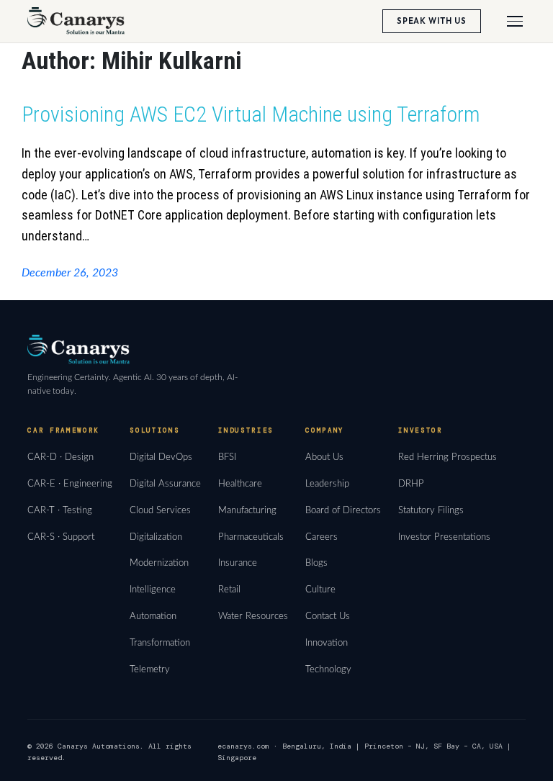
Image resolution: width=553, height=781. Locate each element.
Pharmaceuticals (251, 537)
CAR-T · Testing (59, 510)
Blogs (316, 563)
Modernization (159, 563)
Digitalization (156, 537)
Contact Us (327, 616)
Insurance (237, 563)
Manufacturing (247, 510)
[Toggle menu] (515, 21)
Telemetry (150, 669)
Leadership (327, 483)
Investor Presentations (444, 537)
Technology (328, 669)
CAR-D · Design (60, 457)
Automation (153, 616)
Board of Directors (343, 510)
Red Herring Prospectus (447, 457)
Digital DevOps (161, 457)
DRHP (411, 483)
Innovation (326, 642)
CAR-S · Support (60, 537)
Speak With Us (432, 21)
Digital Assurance (165, 483)
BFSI (227, 457)
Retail (229, 589)
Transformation (160, 642)
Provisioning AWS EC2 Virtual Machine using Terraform (251, 114)
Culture (320, 589)
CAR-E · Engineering (69, 483)
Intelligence (153, 589)
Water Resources (253, 616)
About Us (324, 457)
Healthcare (240, 483)
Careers (321, 537)
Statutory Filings (431, 510)
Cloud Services (160, 510)
